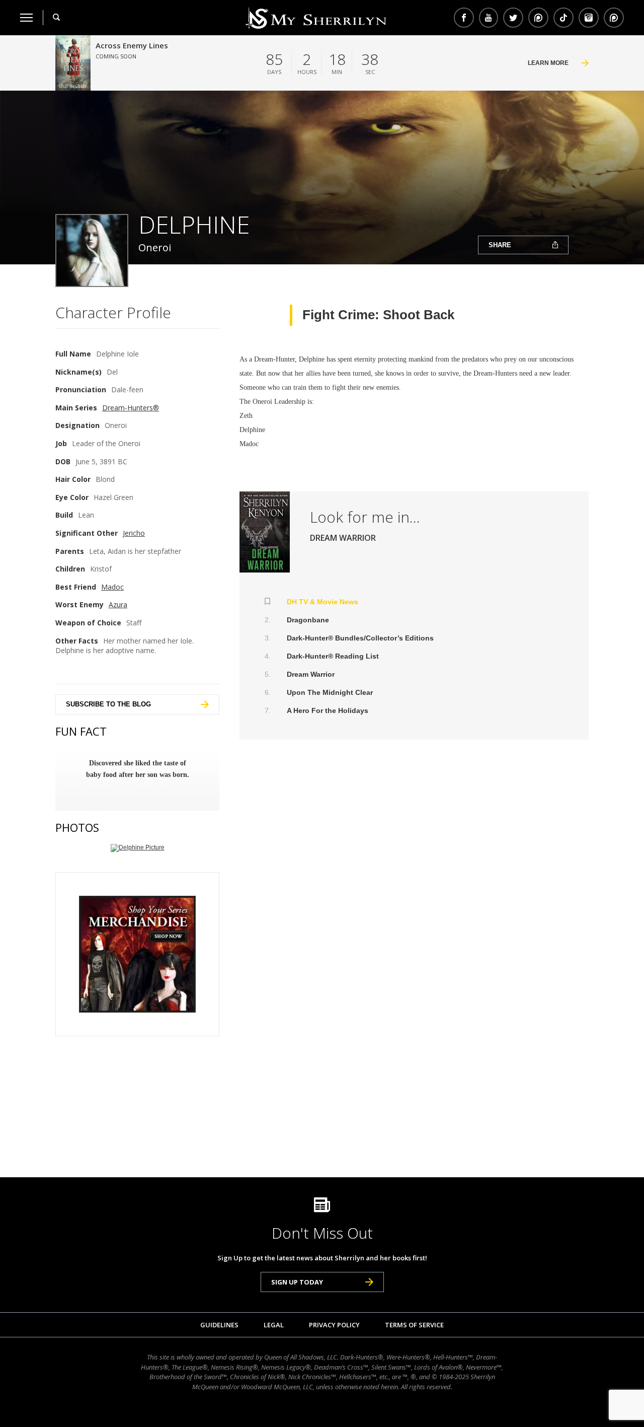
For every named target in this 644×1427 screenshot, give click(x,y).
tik (563, 18)
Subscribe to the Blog (108, 704)
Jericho (134, 533)
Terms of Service (414, 1324)
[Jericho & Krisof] (138, 848)
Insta (588, 18)
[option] (137, 769)
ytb (488, 18)
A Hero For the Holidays (327, 710)
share (500, 245)
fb (463, 18)
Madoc (112, 587)
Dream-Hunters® (130, 407)
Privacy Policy (334, 1324)
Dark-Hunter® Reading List (333, 656)
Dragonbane (308, 620)
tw (513, 18)
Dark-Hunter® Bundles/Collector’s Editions (360, 638)
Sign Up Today (297, 1282)
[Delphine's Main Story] (264, 532)
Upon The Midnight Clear (330, 692)
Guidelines (219, 1324)
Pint (612, 18)
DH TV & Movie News (322, 602)
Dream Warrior (311, 674)
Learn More (548, 62)
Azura (118, 604)
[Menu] (26, 17)
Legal (274, 1324)
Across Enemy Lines (132, 45)
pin (538, 18)
